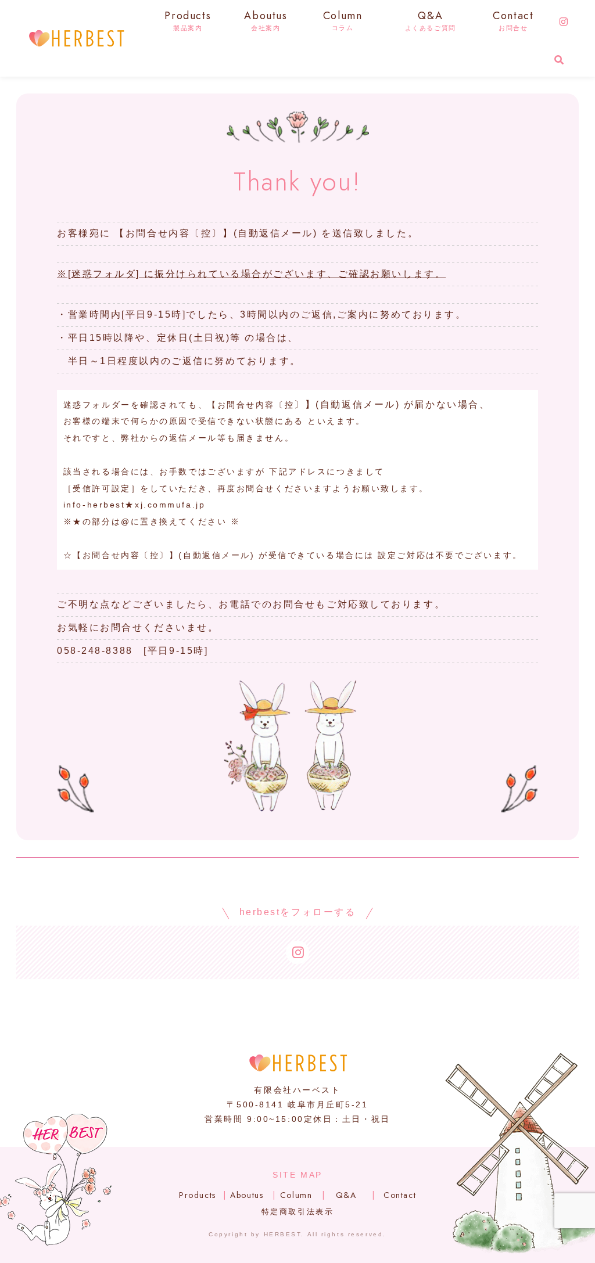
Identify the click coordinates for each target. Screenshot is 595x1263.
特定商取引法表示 (297, 1211)
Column (296, 1195)
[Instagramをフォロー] (563, 22)
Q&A (346, 1195)
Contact (399, 1195)
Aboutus (246, 1195)
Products (197, 1195)
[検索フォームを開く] (559, 59)
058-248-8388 (95, 651)
